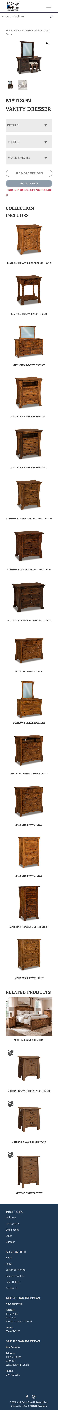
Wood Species (19, 157)
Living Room (12, 1229)
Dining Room (13, 1223)
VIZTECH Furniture (38, 1406)
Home (9, 30)
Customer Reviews (15, 1269)
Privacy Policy (40, 1402)
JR (7, 194)
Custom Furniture (15, 1276)
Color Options (13, 1282)
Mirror (13, 141)
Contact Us (11, 1288)
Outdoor (10, 1241)
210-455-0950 (13, 1374)
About (9, 1263)
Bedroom (18, 30)
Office (9, 1235)
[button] (47, 43)
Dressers (29, 30)
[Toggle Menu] (48, 6)
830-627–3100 (13, 1331)
